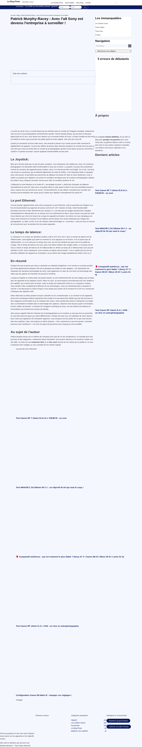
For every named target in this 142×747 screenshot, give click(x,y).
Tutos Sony (80, 2)
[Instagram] (40, 720)
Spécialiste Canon (28, 2)
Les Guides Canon (57, 2)
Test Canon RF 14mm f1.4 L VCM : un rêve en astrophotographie (47, 626)
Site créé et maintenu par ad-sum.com (14, 743)
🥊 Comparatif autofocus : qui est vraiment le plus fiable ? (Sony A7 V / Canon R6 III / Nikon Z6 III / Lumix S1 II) (70, 557)
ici (85, 342)
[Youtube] (39, 720)
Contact (88, 2)
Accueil (13, 15)
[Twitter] (37, 720)
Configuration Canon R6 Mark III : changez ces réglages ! (44, 695)
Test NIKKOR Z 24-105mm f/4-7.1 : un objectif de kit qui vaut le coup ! (49, 487)
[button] (116, 2)
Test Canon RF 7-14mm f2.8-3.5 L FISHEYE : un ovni (41, 418)
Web (15, 342)
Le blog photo (13, 1)
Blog (18, 15)
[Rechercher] (129, 45)
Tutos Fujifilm (69, 2)
